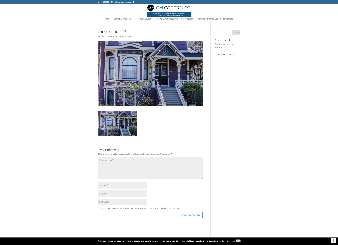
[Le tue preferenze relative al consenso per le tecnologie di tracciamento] (333, 240)
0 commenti (127, 36)
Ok (238, 241)
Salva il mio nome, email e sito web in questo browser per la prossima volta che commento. (141, 208)
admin (103, 36)
